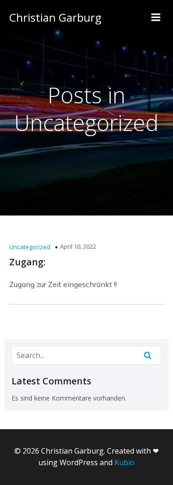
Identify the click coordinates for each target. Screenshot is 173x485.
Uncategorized (29, 247)
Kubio (124, 462)
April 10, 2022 (78, 246)
